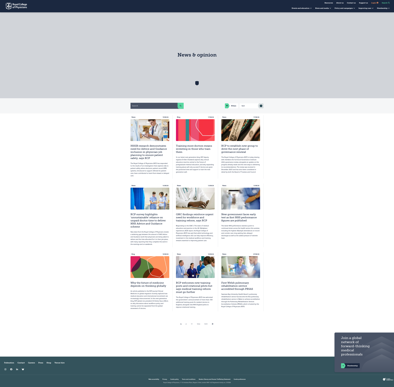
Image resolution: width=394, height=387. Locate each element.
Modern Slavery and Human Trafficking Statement (214, 379)
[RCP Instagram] (5, 369)
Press (40, 363)
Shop (48, 363)
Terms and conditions (188, 379)
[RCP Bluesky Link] (23, 369)
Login (373, 3)
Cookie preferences (240, 379)
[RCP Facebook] (11, 369)
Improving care (365, 8)
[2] (213, 324)
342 (198, 324)
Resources (329, 3)
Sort (243, 106)
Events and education (301, 8)
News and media (322, 8)
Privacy (164, 379)
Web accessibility (153, 379)
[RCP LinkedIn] (17, 369)
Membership (382, 8)
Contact (21, 363)
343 (205, 324)
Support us (363, 3)
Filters (233, 106)
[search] (181, 106)
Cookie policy (174, 379)
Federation (9, 363)
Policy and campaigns (344, 8)
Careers (31, 363)
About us (340, 3)
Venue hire (59, 363)
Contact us (351, 3)
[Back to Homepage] (15, 6)
